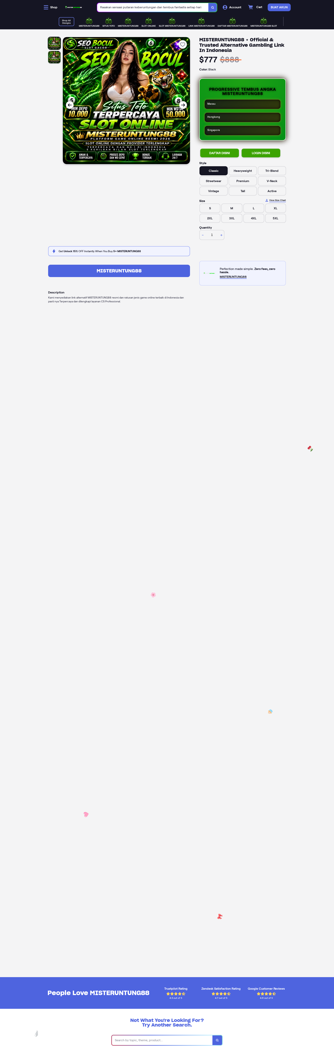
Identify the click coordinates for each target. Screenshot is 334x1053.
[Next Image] (183, 105)
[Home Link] (73, 7)
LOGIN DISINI (261, 153)
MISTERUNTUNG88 (119, 271)
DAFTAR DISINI (219, 153)
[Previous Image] (70, 105)
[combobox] (153, 7)
